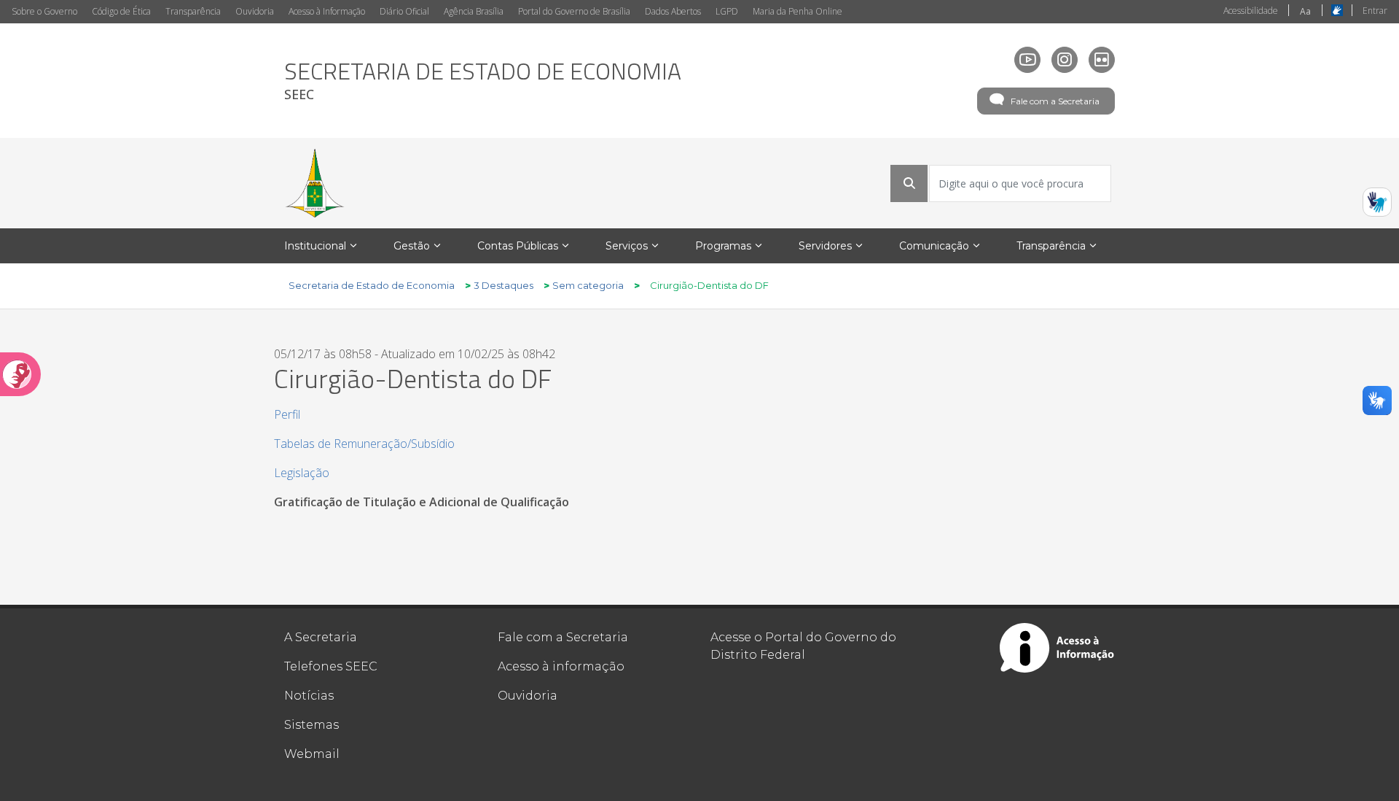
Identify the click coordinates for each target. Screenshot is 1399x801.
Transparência (193, 11)
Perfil (287, 414)
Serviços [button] (627, 245)
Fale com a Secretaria (1055, 101)
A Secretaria (320, 637)
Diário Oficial (404, 11)
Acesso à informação (561, 666)
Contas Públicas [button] (517, 245)
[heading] (482, 80)
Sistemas (311, 725)
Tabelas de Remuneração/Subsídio (364, 444)
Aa (1305, 11)
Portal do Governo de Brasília (574, 11)
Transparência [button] (1051, 245)
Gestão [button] (411, 245)
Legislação (301, 473)
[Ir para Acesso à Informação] (1057, 648)
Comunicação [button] (934, 245)
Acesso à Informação (327, 11)
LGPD (727, 11)
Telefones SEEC (330, 666)
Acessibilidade (1250, 10)
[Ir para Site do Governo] (314, 183)
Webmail (312, 754)
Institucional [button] (315, 245)
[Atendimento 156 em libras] (1377, 202)
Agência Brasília (473, 11)
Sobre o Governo (44, 11)
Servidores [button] (825, 245)
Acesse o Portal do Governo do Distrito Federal (803, 646)
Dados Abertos (673, 11)
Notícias (309, 696)
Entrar (1375, 10)
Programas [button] (723, 245)
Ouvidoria (254, 11)
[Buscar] (909, 183)
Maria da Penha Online (797, 11)
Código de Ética (121, 11)
